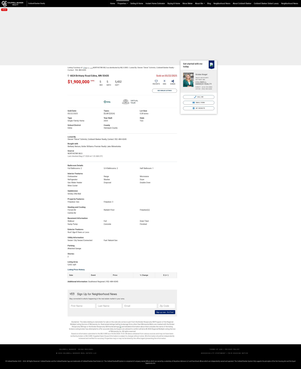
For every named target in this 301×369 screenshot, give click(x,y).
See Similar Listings (164, 90)
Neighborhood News (221, 3)
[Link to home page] (14, 3)
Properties (123, 4)
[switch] (156, 83)
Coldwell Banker (67, 349)
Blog (209, 3)
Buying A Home (173, 3)
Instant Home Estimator (155, 3)
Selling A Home (136, 3)
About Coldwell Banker (242, 3)
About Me (200, 4)
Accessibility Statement (213, 353)
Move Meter (187, 3)
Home (112, 3)
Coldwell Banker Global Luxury (266, 3)
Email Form (200, 102)
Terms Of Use (216, 349)
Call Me (200, 97)
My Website (200, 108)
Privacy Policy (232, 349)
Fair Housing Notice (238, 353)
